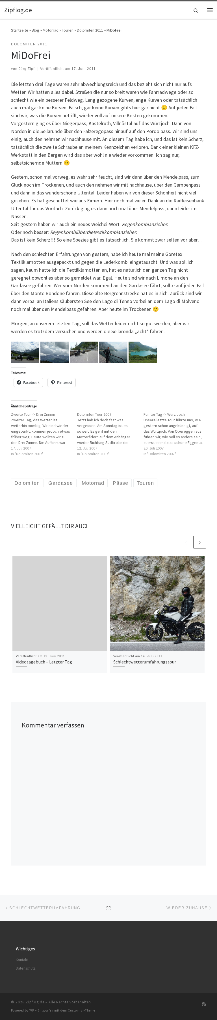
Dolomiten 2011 (90, 30)
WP (31, 1010)
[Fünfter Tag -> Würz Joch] (177, 434)
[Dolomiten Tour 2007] (110, 434)
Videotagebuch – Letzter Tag (44, 662)
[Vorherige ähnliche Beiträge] (186, 542)
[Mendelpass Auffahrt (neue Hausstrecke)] (84, 351)
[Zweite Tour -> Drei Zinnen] (44, 434)
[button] (25, 352)
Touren (67, 30)
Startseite (19, 30)
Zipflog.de (35, 1002)
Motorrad (50, 30)
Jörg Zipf (26, 69)
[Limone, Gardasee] (113, 351)
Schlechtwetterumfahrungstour (144, 662)
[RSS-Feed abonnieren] (204, 1003)
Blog (35, 30)
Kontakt (22, 959)
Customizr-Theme (81, 1010)
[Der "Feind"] (54, 351)
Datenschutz (26, 968)
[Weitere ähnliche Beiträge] (199, 542)
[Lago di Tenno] (143, 351)
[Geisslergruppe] (25, 351)
